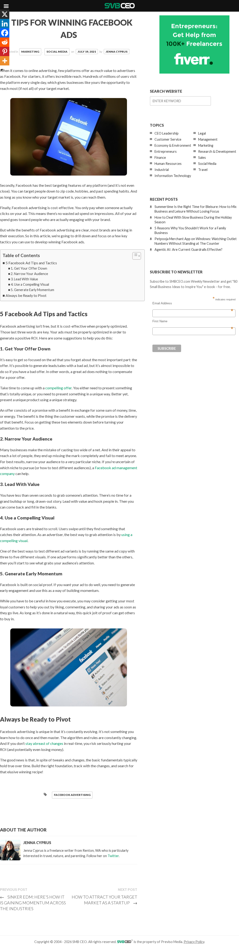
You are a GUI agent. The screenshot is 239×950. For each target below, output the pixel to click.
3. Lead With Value (24, 279)
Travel (202, 170)
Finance (160, 157)
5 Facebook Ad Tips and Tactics (31, 263)
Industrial (162, 170)
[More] (4, 60)
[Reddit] (4, 42)
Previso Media (171, 942)
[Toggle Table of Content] (134, 256)
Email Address (192, 303)
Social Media (56, 51)
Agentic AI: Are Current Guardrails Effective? (188, 249)
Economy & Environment (173, 145)
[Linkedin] (4, 23)
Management (208, 139)
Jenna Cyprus (116, 51)
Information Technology (173, 176)
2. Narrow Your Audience (29, 274)
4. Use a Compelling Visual (30, 284)
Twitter (113, 856)
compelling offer (58, 388)
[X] (4, 14)
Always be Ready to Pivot (26, 295)
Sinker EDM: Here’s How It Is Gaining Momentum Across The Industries (33, 902)
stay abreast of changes (44, 743)
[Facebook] (4, 32)
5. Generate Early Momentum (32, 290)
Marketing (30, 51)
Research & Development (217, 151)
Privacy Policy (194, 942)
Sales (202, 157)
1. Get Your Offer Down (29, 268)
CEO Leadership (167, 133)
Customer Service (168, 139)
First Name (192, 321)
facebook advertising (72, 795)
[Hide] (2, 70)
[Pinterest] (4, 51)
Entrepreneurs (166, 151)
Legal (202, 133)
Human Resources (168, 164)
